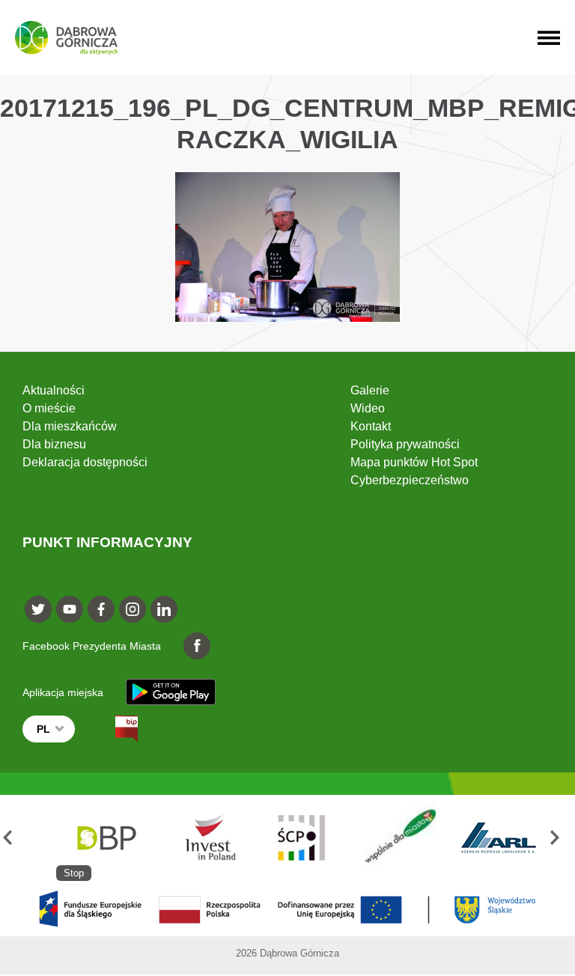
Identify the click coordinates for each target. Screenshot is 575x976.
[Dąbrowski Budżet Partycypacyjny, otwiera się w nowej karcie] (105, 838)
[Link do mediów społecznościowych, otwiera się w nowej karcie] (38, 609)
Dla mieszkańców (69, 426)
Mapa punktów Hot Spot (414, 462)
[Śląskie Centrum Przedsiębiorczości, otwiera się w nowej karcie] (302, 838)
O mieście (49, 408)
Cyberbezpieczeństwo (409, 480)
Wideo (367, 408)
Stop (74, 873)
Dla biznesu (54, 444)
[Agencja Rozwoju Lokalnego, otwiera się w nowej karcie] (498, 838)
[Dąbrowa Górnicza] (66, 38)
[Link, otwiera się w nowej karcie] (113, 729)
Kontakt (370, 426)
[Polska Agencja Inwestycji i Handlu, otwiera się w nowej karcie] (203, 838)
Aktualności (53, 390)
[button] (14, 838)
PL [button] (43, 729)
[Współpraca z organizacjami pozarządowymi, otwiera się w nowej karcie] (400, 838)
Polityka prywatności (405, 444)
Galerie (369, 390)
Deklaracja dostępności (84, 462)
